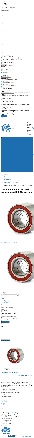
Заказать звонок (29, 135)
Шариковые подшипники (11, 182)
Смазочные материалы (12, 155)
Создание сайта (26, 436)
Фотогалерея (4, 156)
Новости (3, 154)
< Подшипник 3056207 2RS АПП (10, 372)
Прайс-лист (4, 401)
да (3, 61)
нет (7, 61)
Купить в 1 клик (5, 296)
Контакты (3, 405)
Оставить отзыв (5, 321)
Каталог (6, 177)
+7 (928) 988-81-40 (29, 125)
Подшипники (13, 142)
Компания (3, 398)
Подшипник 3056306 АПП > (25, 375)
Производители (5, 149)
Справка (3, 403)
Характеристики (8, 301)
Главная (6, 174)
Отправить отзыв (5, 340)
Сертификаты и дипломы (5, 151)
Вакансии (3, 153)
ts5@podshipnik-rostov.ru (11, 412)
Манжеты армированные (13, 147)
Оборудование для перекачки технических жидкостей (13, 151)
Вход (2, 117)
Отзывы (6, 302)
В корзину (3, 298)
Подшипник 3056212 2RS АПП (12, 368)
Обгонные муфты (12, 144)
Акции (2, 404)
